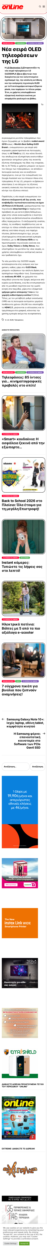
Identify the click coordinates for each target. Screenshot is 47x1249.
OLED (11, 320)
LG (8, 320)
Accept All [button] (24, 1243)
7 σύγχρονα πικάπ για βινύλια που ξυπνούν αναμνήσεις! (20, 690)
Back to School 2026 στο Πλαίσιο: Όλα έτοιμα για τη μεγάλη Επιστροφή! (22, 505)
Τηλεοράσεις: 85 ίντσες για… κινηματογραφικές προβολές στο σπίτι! (22, 381)
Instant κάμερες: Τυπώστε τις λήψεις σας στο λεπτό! (22, 566)
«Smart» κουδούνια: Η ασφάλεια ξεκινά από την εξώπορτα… (23, 443)
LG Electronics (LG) (16, 67)
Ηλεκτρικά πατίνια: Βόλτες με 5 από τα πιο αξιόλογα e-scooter (21, 628)
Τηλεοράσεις (19, 320)
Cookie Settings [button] (10, 1243)
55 (18, 74)
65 (24, 74)
